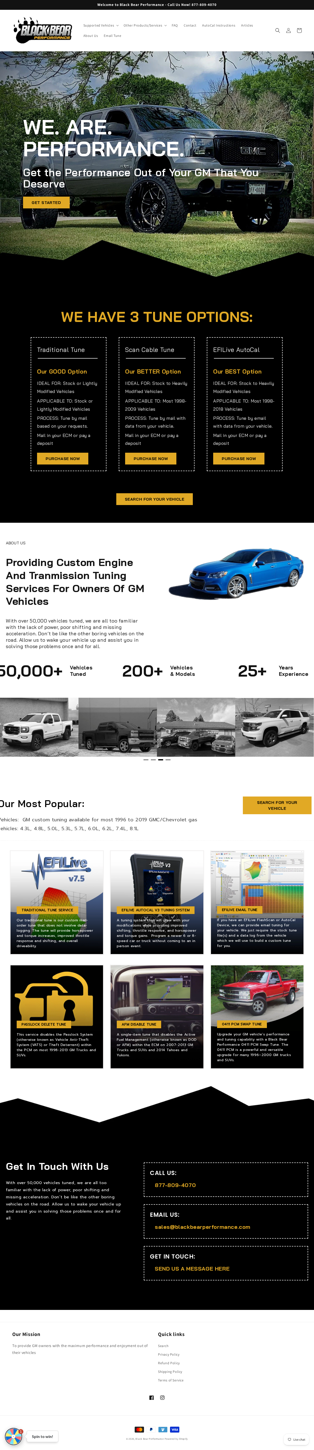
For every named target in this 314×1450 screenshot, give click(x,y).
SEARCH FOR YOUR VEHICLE (154, 499)
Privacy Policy (168, 1354)
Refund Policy (169, 1363)
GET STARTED (46, 202)
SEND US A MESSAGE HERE (192, 1268)
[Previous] (10, 729)
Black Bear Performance (149, 1438)
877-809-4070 (175, 1185)
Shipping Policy (170, 1371)
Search (163, 1346)
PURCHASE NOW (63, 458)
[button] (100, 25)
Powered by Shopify (176, 1438)
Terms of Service (171, 1380)
